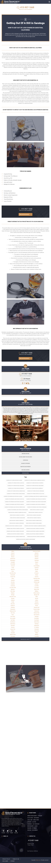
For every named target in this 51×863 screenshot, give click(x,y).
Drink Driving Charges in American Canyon (17, 512)
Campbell (13, 562)
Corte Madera (36, 565)
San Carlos (13, 616)
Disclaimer (5, 861)
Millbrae (36, 591)
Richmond (37, 611)
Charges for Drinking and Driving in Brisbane (36, 507)
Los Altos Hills (13, 587)
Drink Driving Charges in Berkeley (16, 520)
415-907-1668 (27, 7)
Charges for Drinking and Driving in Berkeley (35, 504)
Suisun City (12, 629)
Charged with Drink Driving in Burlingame (16, 493)
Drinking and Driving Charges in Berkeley (35, 533)
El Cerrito (37, 573)
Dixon (13, 571)
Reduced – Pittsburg (32, 828)
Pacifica (36, 602)
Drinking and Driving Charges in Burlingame (25, 539)
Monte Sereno (36, 593)
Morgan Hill (36, 594)
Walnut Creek (13, 634)
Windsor (36, 634)
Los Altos (37, 585)
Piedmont (13, 605)
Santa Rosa (12, 623)
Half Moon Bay (37, 578)
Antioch (12, 553)
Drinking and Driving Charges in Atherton (35, 528)
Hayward (13, 580)
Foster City (13, 576)
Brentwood (13, 558)
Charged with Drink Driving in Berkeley (34, 488)
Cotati (13, 567)
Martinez (13, 589)
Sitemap (13, 861)
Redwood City (13, 611)
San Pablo (13, 620)
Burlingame (12, 560)
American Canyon (36, 551)
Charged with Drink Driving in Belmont (15, 485)
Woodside (13, 636)
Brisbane (36, 558)
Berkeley (36, 556)
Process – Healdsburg (32, 830)
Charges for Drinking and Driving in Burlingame (17, 509)
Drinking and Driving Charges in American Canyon (35, 525)
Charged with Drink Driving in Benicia (16, 488)
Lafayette (13, 583)
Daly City (13, 569)
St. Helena (36, 627)
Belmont (12, 555)
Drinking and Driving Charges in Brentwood (15, 536)
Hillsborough (36, 582)
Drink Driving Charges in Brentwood (34, 520)
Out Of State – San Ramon (33, 817)
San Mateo (36, 618)
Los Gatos (36, 587)
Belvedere (37, 555)
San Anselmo (36, 614)
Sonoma (12, 627)
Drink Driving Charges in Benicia (34, 517)
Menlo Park (36, 589)
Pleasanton (12, 609)
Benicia (12, 556)
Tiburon (12, 631)
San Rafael (36, 620)
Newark (12, 598)
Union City (36, 631)
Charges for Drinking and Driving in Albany (13, 496)
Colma (36, 564)
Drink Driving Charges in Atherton (17, 515)
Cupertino (37, 567)
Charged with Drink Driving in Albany (14, 480)
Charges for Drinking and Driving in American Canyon (35, 496)
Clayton (36, 562)
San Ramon (12, 621)
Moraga (12, 594)
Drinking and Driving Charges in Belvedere (35, 531)
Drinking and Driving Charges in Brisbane (36, 536)
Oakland (12, 600)
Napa (37, 596)
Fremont (36, 576)
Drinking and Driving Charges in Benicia (15, 533)
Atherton (36, 553)
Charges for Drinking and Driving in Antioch (14, 499)
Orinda (12, 602)
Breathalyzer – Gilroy (32, 826)
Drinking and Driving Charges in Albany (13, 525)
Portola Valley (36, 609)
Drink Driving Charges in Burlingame (34, 523)
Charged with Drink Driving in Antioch (16, 482)
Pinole (36, 605)
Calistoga (37, 560)
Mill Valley (13, 591)
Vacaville (13, 632)
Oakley (36, 600)
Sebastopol (36, 625)
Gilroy (13, 578)
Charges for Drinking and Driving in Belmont (14, 501)
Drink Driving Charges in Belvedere (17, 517)
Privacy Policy (6, 859)
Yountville (37, 636)
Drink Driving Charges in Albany (37, 509)
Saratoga (36, 56)
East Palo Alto (13, 573)
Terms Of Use (16, 859)
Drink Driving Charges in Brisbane (16, 523)
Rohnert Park (36, 612)
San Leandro (12, 618)
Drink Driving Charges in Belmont (34, 515)
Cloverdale (13, 564)
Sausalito (13, 625)
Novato (36, 598)
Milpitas (12, 593)
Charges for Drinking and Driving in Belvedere (36, 501)
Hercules (13, 582)
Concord (13, 565)
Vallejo (36, 632)
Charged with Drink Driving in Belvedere (34, 485)
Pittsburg (13, 607)
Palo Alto (13, 603)
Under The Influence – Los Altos (34, 815)
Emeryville (13, 574)
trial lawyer (40, 35)
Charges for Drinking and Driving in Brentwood (15, 507)
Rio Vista (13, 612)
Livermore (13, 585)
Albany (12, 551)
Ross (13, 614)
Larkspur (36, 583)
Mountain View (13, 596)
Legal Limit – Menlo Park (33, 819)
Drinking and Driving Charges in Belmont (15, 531)
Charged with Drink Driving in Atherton (34, 482)
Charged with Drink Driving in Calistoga (35, 493)
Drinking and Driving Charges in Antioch (15, 528)
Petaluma (37, 603)
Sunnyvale (37, 629)
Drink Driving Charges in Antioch (35, 512)
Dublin (36, 571)
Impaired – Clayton (31, 821)
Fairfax (36, 574)
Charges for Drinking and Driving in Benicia (14, 504)
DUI (28, 100)
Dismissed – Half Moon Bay (33, 823)
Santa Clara (36, 621)
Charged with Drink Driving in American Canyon (34, 480)
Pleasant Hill (36, 607)
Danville (36, 569)
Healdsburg (36, 580)
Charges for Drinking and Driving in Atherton (36, 499)
